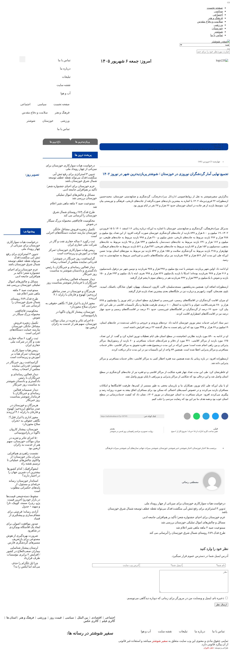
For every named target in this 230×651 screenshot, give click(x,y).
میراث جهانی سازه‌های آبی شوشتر (135, 448)
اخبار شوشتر (186, 448)
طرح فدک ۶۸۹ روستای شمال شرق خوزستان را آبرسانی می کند (187, 532)
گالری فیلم (108, 620)
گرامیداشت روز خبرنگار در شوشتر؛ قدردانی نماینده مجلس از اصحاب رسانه (23, 366)
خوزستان (163, 448)
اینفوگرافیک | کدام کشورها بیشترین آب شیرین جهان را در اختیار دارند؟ (23, 472)
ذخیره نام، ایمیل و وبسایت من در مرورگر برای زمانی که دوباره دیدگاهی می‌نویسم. (175, 598)
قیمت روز (56, 617)
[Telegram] (41, 643)
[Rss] (45, 70)
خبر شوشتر (174, 448)
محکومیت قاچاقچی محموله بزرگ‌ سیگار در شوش (26, 314)
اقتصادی (96, 617)
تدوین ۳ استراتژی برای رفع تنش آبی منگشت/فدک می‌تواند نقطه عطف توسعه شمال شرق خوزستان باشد (73, 177)
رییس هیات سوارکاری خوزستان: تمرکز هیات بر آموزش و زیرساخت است (25, 354)
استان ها (11, 617)
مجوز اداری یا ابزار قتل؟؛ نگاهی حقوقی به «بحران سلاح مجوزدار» (24, 421)
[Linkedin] (19, 643)
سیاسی (69, 617)
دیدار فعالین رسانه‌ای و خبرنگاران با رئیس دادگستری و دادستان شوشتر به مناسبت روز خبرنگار (71, 270)
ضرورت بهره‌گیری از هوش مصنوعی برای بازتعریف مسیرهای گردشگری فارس (23, 539)
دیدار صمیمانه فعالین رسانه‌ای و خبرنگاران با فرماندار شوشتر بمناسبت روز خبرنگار (72, 282)
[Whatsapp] (64, 643)
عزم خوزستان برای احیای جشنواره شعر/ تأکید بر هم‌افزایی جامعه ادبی (183, 517)
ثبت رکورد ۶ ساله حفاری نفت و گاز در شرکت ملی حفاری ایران (24, 342)
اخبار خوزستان (199, 448)
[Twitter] (86, 643)
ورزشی (41, 617)
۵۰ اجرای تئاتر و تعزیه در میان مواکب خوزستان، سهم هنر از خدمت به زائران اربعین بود (74, 324)
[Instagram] (35, 60)
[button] (22, 59)
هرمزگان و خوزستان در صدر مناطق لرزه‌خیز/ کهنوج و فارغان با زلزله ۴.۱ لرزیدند (74, 294)
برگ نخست (216, 144)
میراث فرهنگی (112, 448)
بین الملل (82, 617)
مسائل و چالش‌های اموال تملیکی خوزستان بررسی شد (193, 522)
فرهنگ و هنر (26, 617)
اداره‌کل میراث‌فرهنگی (164, 196)
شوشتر (154, 448)
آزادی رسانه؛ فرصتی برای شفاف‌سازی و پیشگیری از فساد (23, 515)
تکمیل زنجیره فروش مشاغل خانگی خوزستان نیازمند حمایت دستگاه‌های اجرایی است (71, 233)
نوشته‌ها (218, 147)
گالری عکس (91, 620)
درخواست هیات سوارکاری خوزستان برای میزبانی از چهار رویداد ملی (184, 503)
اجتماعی (110, 617)
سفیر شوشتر (160, 640)
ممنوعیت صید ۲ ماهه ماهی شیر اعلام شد (200, 527)
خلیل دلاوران (209, 648)
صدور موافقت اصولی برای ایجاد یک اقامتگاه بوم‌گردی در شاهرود (23, 527)
